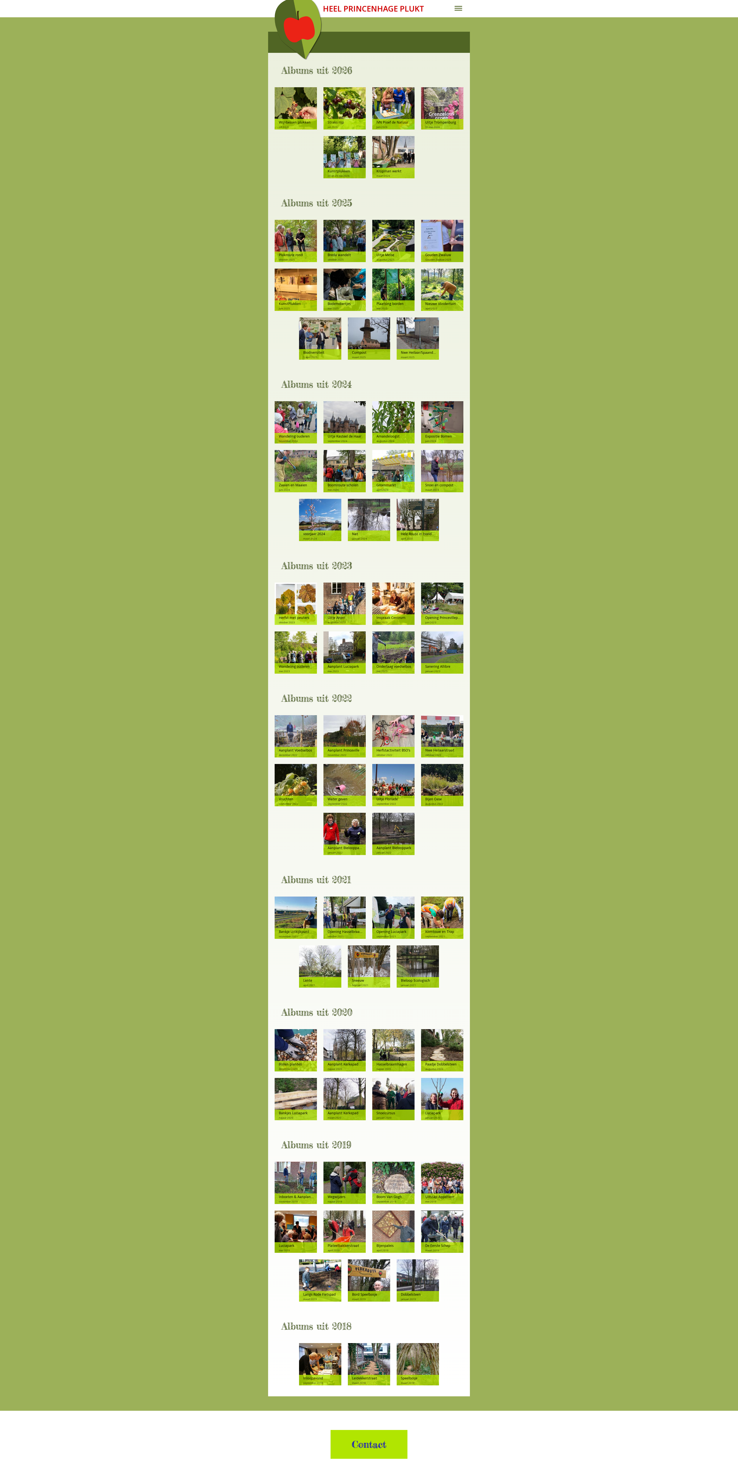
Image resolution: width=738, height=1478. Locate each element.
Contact (369, 1444)
